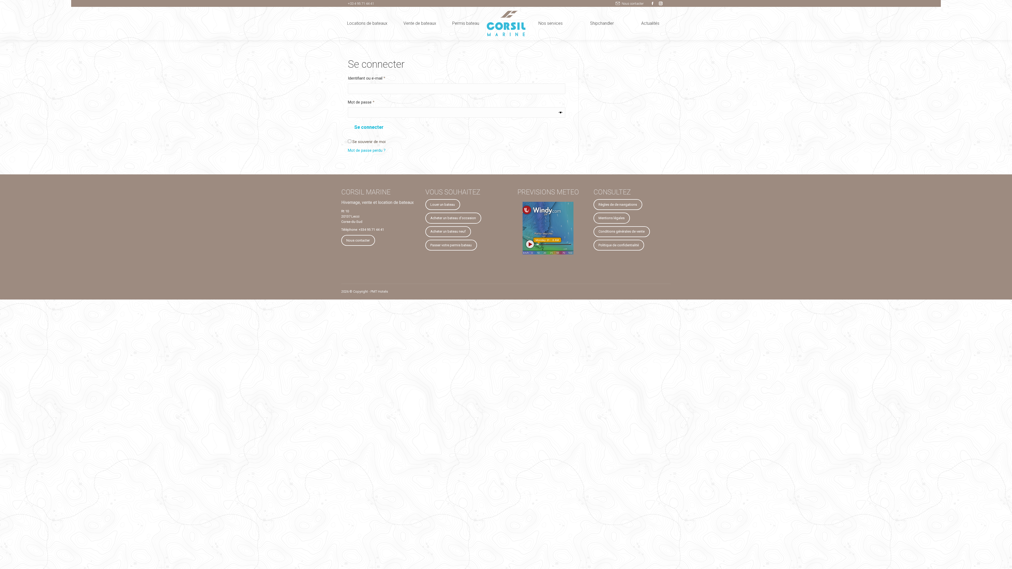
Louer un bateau (442, 205)
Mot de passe (370, 102)
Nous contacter (633, 4)
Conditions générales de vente (622, 231)
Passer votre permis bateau (451, 245)
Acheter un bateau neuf (448, 231)
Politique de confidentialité (619, 245)
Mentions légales (612, 218)
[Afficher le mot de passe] (561, 112)
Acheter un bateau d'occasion (453, 218)
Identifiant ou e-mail (375, 78)
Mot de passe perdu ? (367, 150)
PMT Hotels (379, 291)
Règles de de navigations (618, 205)
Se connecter (368, 127)
